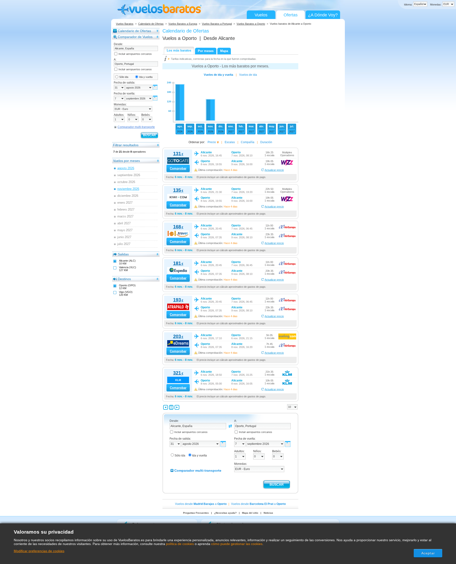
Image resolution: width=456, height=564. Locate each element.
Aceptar (428, 553)
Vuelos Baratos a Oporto (251, 23)
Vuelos (261, 15)
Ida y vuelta (145, 76)
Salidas (123, 254)
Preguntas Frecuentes (196, 513)
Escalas (230, 142)
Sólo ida (123, 76)
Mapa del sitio (250, 513)
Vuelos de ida (248, 74)
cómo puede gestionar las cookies (236, 544)
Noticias (268, 513)
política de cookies (180, 544)
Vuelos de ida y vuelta (218, 74)
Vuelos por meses (126, 161)
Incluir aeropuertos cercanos (135, 53)
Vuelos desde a (201, 504)
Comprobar (178, 168)
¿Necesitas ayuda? (225, 513)
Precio (212, 142)
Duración (266, 142)
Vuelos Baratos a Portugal (217, 23)
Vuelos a (179, 38)
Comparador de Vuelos (135, 37)
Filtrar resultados (125, 145)
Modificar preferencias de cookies (39, 551)
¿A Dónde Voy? (323, 15)
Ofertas (291, 15)
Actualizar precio (274, 170)
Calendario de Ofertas (151, 23)
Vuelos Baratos (124, 23)
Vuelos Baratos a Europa (182, 23)
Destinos (124, 279)
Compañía (247, 142)
